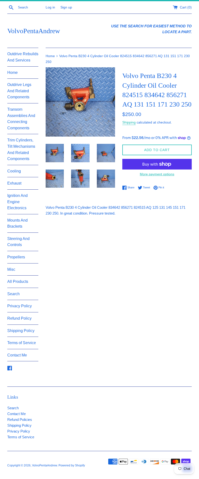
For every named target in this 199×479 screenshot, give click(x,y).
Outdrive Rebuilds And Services (22, 57)
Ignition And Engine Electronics (17, 201)
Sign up (66, 7)
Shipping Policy (20, 331)
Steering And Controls (18, 242)
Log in (50, 7)
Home (12, 72)
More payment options (157, 174)
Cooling (14, 171)
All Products (17, 281)
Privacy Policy (19, 306)
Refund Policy (19, 318)
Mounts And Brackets (17, 223)
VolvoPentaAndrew (33, 31)
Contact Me (17, 355)
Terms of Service (21, 343)
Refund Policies (19, 419)
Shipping (129, 122)
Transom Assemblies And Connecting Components (21, 118)
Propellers (16, 257)
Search (13, 294)
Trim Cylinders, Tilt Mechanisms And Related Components (21, 149)
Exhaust (14, 183)
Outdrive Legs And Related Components (19, 91)
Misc (11, 269)
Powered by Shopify (71, 465)
